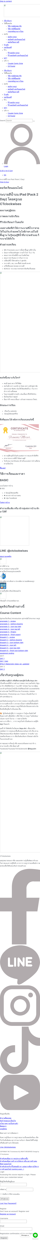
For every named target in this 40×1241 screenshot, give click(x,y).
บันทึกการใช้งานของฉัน (11, 1194)
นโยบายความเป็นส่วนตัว (9, 1123)
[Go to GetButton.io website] (35, 1239)
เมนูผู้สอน (3, 1129)
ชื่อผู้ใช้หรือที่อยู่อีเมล (7, 1182)
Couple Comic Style (15, 63)
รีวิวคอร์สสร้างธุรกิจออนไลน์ (18, 55)
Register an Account (8, 1214)
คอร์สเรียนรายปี (13, 42)
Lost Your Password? (8, 1203)
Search (2, 121)
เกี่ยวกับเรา (8, 21)
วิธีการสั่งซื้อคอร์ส (14, 29)
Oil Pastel (11, 66)
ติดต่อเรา (3, 1126)
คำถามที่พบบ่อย (5, 1118)
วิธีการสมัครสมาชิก (15, 26)
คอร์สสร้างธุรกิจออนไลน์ (16, 39)
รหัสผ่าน (3, 1189)
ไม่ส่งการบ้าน (5, 502)
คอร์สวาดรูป (12, 37)
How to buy (4, 182)
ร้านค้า (6, 45)
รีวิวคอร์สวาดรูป (13, 53)
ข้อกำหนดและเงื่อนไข (8, 1121)
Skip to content (6, 1)
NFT (5, 58)
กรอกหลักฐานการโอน (15, 31)
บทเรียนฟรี (8, 47)
